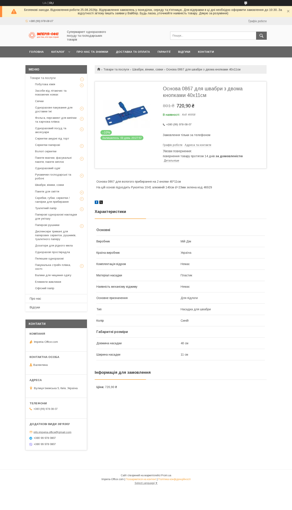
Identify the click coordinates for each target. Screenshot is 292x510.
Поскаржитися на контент (141, 479)
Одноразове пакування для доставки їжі (53, 109)
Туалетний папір (46, 208)
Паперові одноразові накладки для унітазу (56, 216)
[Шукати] (261, 36)
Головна (36, 51)
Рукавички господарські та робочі (53, 176)
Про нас (35, 298)
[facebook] (96, 203)
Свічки (39, 101)
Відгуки (184, 51)
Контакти (206, 51)
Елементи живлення (48, 281)
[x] (101, 203)
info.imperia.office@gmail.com (52, 432)
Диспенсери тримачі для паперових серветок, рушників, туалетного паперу (55, 235)
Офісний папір (44, 288)
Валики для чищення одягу (53, 275)
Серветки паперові (47, 145)
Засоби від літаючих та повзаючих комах (50, 92)
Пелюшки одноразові (49, 258)
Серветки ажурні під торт (52, 138)
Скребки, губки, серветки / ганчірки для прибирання (52, 199)
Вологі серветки (45, 151)
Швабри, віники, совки (147, 69)
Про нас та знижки (92, 51)
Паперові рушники (47, 225)
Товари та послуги (116, 69)
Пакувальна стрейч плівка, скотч (53, 266)
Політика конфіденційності (174, 479)
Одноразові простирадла (52, 252)
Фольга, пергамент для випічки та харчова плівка (56, 119)
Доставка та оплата (133, 51)
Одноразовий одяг (47, 168)
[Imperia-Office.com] (43, 40)
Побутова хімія (45, 84)
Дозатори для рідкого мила (54, 245)
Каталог (58, 51)
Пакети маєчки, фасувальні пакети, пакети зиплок (53, 159)
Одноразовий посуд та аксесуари (50, 130)
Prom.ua (166, 475)
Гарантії (164, 51)
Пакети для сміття (47, 191)
